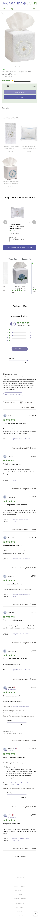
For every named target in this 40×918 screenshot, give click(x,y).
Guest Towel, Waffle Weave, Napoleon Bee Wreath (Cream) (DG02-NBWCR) (10, 148)
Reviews (20, 916)
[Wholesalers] (12, 8)
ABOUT (20, 894)
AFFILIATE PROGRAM (20, 886)
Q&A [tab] (25, 306)
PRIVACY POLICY (20, 890)
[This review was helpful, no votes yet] (30, 448)
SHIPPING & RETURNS (19, 899)
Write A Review (20, 349)
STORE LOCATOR (20, 903)
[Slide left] (15, 66)
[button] (4, 8)
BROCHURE (19, 907)
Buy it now (19, 97)
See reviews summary (22, 81)
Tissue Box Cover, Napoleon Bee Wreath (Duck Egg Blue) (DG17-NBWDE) (10, 183)
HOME (3, 69)
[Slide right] (24, 66)
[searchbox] (11, 402)
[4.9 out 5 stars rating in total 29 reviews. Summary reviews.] (6, 80)
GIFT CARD (20, 911)
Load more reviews (20, 856)
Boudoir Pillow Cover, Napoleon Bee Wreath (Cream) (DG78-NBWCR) (29, 148)
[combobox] (28, 407)
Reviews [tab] (16, 306)
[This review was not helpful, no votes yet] (34, 448)
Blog (19, 882)
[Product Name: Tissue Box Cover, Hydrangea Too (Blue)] (20, 278)
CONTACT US (20, 878)
